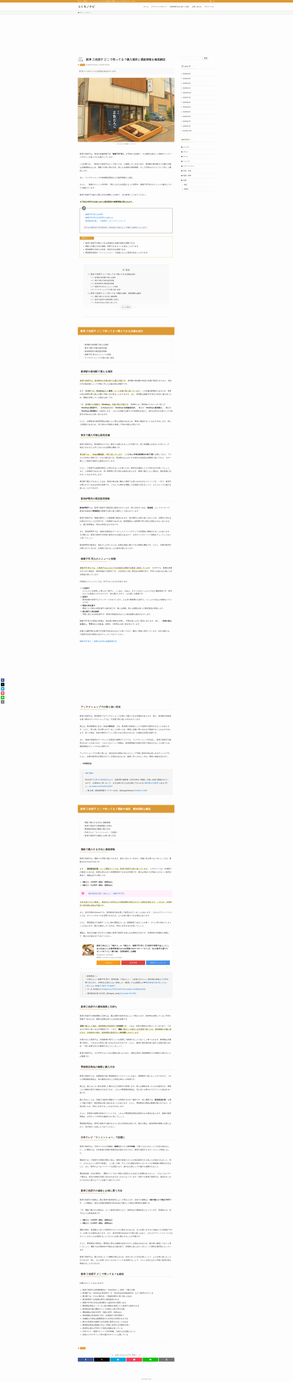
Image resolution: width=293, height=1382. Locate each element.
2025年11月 (187, 93)
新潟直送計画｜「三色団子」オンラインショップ (105, 221)
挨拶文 (186, 189)
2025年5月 (187, 107)
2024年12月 (187, 131)
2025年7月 (187, 97)
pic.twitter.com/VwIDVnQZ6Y (101, 786)
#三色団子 (111, 986)
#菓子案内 (89, 773)
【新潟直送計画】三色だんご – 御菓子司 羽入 (106, 893)
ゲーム (185, 156)
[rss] (210, 1)
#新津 (155, 783)
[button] (86, 1360)
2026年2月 (187, 83)
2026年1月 (187, 88)
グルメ (82, 65)
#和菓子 (98, 986)
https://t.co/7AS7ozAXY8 (114, 989)
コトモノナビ (86, 6)
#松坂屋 (103, 780)
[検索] (213, 1)
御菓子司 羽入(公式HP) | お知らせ (99, 218)
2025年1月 (187, 126)
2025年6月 (187, 102)
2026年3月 (187, 78)
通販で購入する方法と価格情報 (106, 296)
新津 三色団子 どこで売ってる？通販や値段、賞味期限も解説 (116, 293)
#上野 (95, 780)
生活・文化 (187, 171)
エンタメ (186, 147)
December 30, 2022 (128, 993)
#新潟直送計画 (151, 983)
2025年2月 (187, 121)
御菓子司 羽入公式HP (94, 214)
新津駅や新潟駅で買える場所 (105, 277)
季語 (185, 185)
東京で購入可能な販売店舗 (104, 280)
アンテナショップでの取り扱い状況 (107, 289)
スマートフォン (188, 166)
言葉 (184, 180)
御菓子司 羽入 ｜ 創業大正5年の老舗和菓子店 (98, 641)
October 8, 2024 (140, 790)
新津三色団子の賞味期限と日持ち (107, 299)
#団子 (104, 986)
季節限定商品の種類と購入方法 (106, 302)
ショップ (186, 161)
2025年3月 (187, 116)
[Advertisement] (146, 32)
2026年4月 (187, 74)
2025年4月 (187, 112)
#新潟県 (147, 783)
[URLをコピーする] (166, 1360)
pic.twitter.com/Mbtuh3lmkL (135, 989)
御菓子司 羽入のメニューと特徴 (106, 286)
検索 (205, 58)
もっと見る (126, 307)
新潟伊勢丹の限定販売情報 (104, 283)
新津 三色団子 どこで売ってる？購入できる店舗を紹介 (113, 274)
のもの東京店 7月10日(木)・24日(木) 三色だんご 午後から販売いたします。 (117, 227)
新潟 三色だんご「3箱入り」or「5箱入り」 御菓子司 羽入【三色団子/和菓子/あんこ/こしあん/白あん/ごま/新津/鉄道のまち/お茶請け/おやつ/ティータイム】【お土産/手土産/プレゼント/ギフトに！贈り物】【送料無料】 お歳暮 (133, 948)
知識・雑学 (187, 175)
